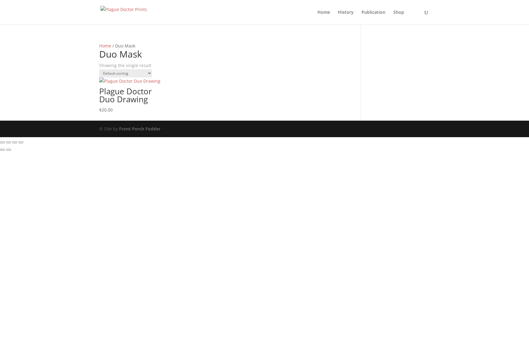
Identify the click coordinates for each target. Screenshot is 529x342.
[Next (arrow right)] (8, 150)
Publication (373, 12)
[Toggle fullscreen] (8, 142)
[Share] (14, 142)
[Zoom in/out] (2, 142)
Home (323, 12)
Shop (398, 12)
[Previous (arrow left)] (2, 150)
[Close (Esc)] (20, 142)
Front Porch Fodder (139, 129)
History (346, 12)
